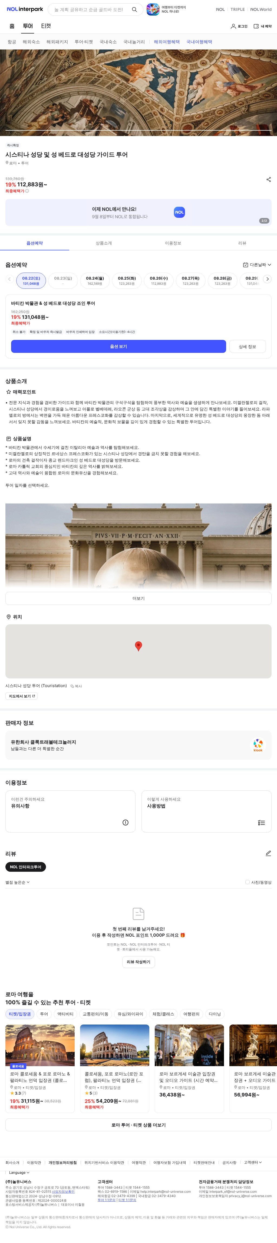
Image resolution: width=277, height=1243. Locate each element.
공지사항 (229, 1162)
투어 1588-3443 (110, 1187)
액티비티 (65, 1013)
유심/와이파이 (130, 1013)
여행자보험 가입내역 (169, 1162)
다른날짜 (258, 264)
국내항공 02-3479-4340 (157, 1196)
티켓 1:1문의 (127, 1200)
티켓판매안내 (204, 1162)
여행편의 (191, 1013)
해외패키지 (57, 41)
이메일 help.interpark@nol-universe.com (160, 1191)
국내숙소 (108, 41)
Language (17, 1172)
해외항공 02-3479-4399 (116, 1196)
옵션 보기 (118, 346)
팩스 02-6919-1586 (112, 1191)
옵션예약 (35, 243)
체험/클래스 (163, 1013)
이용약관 (34, 1162)
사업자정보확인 (63, 1191)
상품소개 (104, 243)
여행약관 (139, 1162)
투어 (44, 1013)
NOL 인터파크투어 (25, 866)
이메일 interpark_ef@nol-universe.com (228, 1191)
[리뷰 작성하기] (268, 853)
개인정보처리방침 (63, 1162)
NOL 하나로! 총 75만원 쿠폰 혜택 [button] (87, 9)
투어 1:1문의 (107, 1200)
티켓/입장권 (20, 1013)
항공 (12, 41)
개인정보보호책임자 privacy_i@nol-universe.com (235, 1196)
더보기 (139, 598)
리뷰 (242, 243)
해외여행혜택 (167, 41)
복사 (78, 686)
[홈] (12, 26)
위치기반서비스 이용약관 (104, 1162)
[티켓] (46, 26)
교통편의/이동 (95, 1013)
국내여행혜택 (199, 41)
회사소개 (12, 1162)
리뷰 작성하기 (138, 961)
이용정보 (173, 243)
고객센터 (251, 1162)
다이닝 (215, 1013)
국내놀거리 (134, 41)
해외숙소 (31, 41)
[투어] (27, 26)
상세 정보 (247, 346)
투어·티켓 (84, 41)
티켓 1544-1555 (138, 1187)
